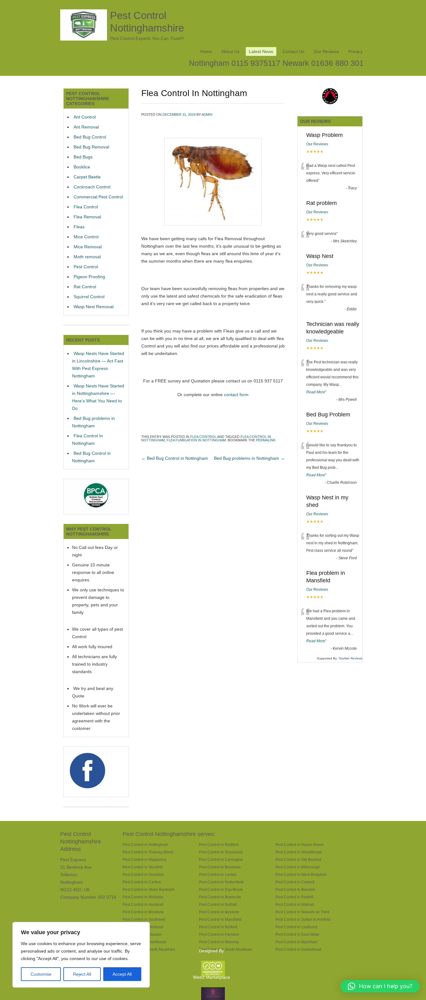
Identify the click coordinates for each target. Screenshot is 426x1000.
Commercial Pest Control (98, 196)
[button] (380, 986)
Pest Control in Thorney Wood (148, 852)
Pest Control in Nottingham (145, 844)
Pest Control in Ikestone (219, 912)
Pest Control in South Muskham (225, 949)
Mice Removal (88, 246)
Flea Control (203, 437)
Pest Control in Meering (219, 942)
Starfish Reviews (350, 658)
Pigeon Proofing (89, 276)
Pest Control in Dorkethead (298, 949)
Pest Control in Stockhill (143, 867)
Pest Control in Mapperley (145, 859)
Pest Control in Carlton (142, 882)
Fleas (79, 226)
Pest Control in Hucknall (143, 904)
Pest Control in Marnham (296, 942)
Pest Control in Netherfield (221, 882)
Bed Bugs (83, 156)
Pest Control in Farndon (219, 934)
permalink (265, 440)
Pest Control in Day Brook (221, 889)
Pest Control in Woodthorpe (298, 852)
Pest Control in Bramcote (220, 897)
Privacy (355, 51)
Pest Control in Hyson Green (299, 844)
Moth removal (87, 256)
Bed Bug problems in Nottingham (249, 458)
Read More (315, 392)
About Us (230, 51)
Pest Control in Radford (219, 844)
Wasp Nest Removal (94, 306)
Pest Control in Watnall (294, 904)
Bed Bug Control (90, 136)
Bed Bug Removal (91, 146)
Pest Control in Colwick (295, 882)
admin (206, 114)
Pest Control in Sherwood (220, 852)
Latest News (261, 51)
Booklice (82, 166)
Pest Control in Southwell (144, 919)
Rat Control (85, 286)
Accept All (122, 974)
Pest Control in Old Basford (298, 859)
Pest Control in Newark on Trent (302, 912)
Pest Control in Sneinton (143, 874)
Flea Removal (87, 216)
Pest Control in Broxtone (143, 912)
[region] (81, 955)
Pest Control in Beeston (295, 889)
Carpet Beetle (87, 176)
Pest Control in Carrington (221, 859)
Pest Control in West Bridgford (300, 874)
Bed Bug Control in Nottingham (174, 458)
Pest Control (86, 266)
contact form (236, 394)
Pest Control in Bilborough (297, 867)
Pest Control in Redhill (294, 897)
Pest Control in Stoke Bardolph (149, 889)
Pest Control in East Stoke (297, 934)
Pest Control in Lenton (218, 874)
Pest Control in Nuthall (218, 904)
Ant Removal (86, 126)
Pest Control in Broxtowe (220, 867)
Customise (41, 974)
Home (206, 51)
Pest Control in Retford (218, 927)
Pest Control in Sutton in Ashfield (303, 919)
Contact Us (293, 51)
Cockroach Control (92, 186)
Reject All (82, 974)
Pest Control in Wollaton (143, 897)
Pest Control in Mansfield (220, 919)
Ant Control (85, 116)
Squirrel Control (89, 296)
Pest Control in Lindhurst (296, 927)
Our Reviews (326, 51)
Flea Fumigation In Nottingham (196, 440)
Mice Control (86, 236)
